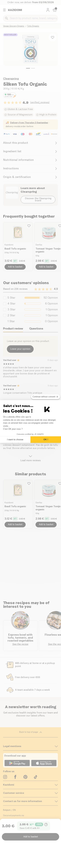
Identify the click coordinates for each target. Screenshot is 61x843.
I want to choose (15, 439)
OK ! (45, 439)
